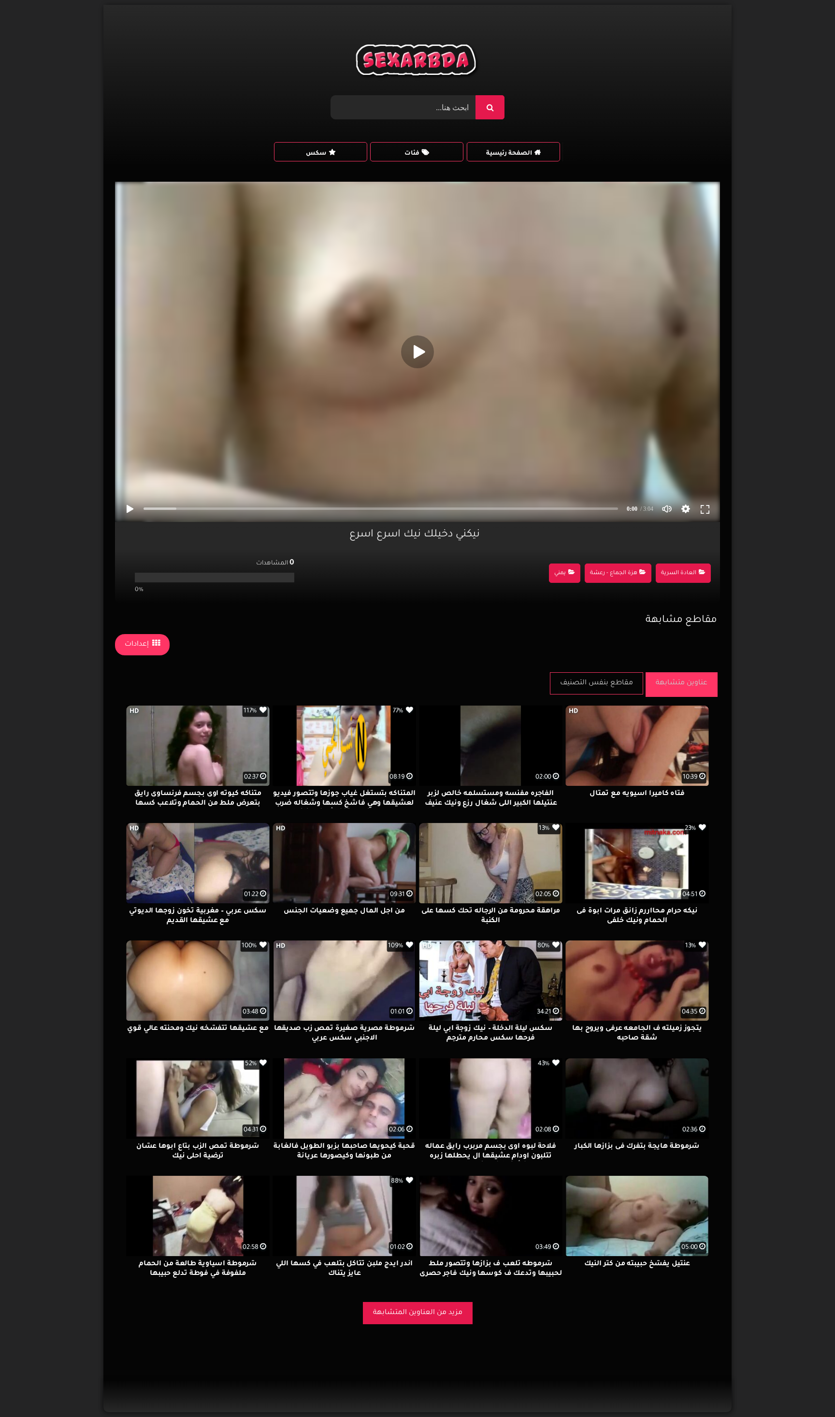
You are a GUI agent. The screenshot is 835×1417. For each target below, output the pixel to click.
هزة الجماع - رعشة (613, 573)
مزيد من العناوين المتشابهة (417, 1313)
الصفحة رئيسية (509, 153)
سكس (316, 153)
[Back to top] (804, 1388)
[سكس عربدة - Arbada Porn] (418, 62)
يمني (560, 573)
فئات (411, 153)
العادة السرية (678, 573)
